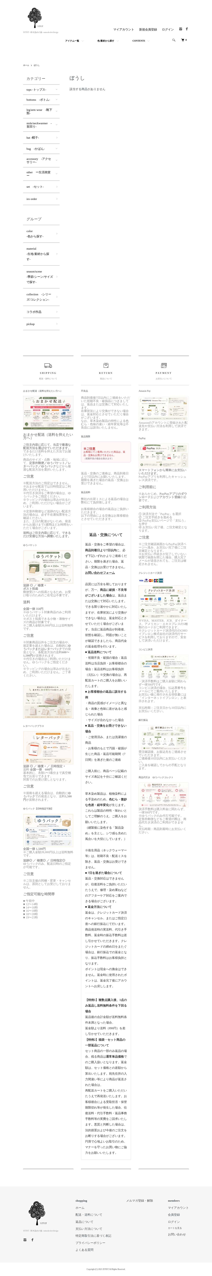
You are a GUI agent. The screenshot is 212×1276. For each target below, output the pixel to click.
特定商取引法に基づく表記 (93, 1235)
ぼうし (37, 65)
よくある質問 (84, 1249)
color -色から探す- (34, 233)
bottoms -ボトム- (38, 99)
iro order (31, 199)
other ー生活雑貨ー (38, 174)
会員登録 (174, 1214)
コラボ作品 (33, 312)
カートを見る (175, 1228)
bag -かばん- (35, 148)
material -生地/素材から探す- (37, 254)
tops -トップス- (36, 89)
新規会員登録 (148, 29)
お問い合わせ (177, 1234)
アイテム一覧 (72, 41)
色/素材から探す (105, 41)
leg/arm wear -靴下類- (39, 111)
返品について (84, 1221)
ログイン (168, 29)
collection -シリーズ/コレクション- (38, 297)
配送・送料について (89, 1214)
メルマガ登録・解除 (139, 1200)
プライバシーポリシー (90, 1243)
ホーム (26, 65)
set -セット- (35, 186)
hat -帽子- (32, 137)
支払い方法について (89, 1228)
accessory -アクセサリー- (38, 160)
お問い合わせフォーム (100, 572)
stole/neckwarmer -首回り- (39, 125)
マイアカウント (123, 29)
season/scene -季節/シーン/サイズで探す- (39, 277)
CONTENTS (138, 41)
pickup (30, 324)
